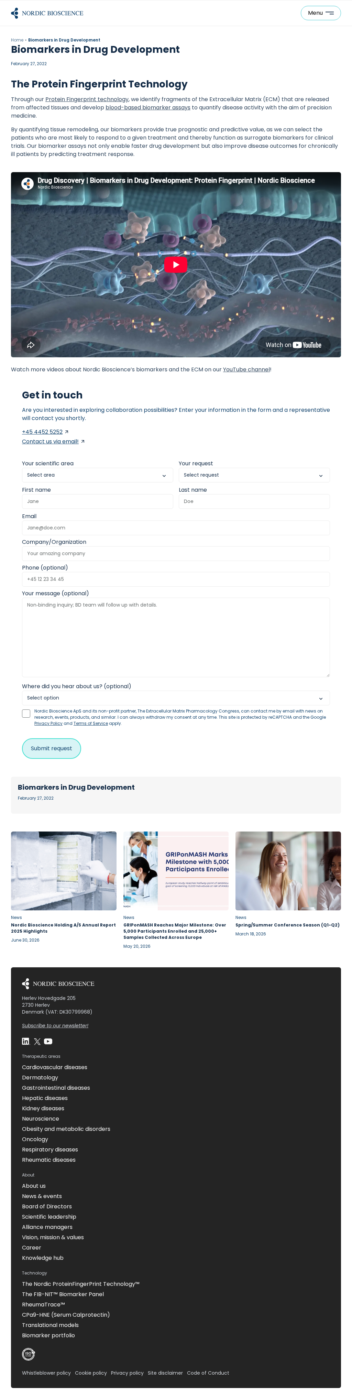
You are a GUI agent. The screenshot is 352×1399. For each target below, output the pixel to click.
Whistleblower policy (46, 1373)
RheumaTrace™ (43, 1304)
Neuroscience (40, 1119)
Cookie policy (91, 1373)
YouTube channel (246, 369)
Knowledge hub (43, 1258)
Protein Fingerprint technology (87, 99)
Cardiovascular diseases (54, 1067)
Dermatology (40, 1077)
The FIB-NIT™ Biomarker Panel (63, 1294)
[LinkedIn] (26, 1041)
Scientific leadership (49, 1217)
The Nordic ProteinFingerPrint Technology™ (81, 1284)
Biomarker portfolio (48, 1335)
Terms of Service (91, 723)
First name (36, 490)
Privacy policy (127, 1373)
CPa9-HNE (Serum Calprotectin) (66, 1315)
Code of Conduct (208, 1373)
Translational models (50, 1325)
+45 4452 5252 (42, 432)
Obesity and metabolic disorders (66, 1129)
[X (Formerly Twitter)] (37, 1041)
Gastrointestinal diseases (56, 1088)
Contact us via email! (50, 441)
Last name (193, 490)
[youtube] (48, 1041)
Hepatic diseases (45, 1098)
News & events (42, 1196)
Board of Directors (47, 1206)
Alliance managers (47, 1227)
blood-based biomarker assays (148, 107)
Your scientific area (48, 463)
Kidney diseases (43, 1108)
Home (17, 40)
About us (34, 1186)
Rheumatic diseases (49, 1160)
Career (31, 1248)
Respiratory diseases (50, 1149)
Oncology (35, 1139)
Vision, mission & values (53, 1237)
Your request (196, 463)
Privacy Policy (48, 723)
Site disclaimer (165, 1373)
